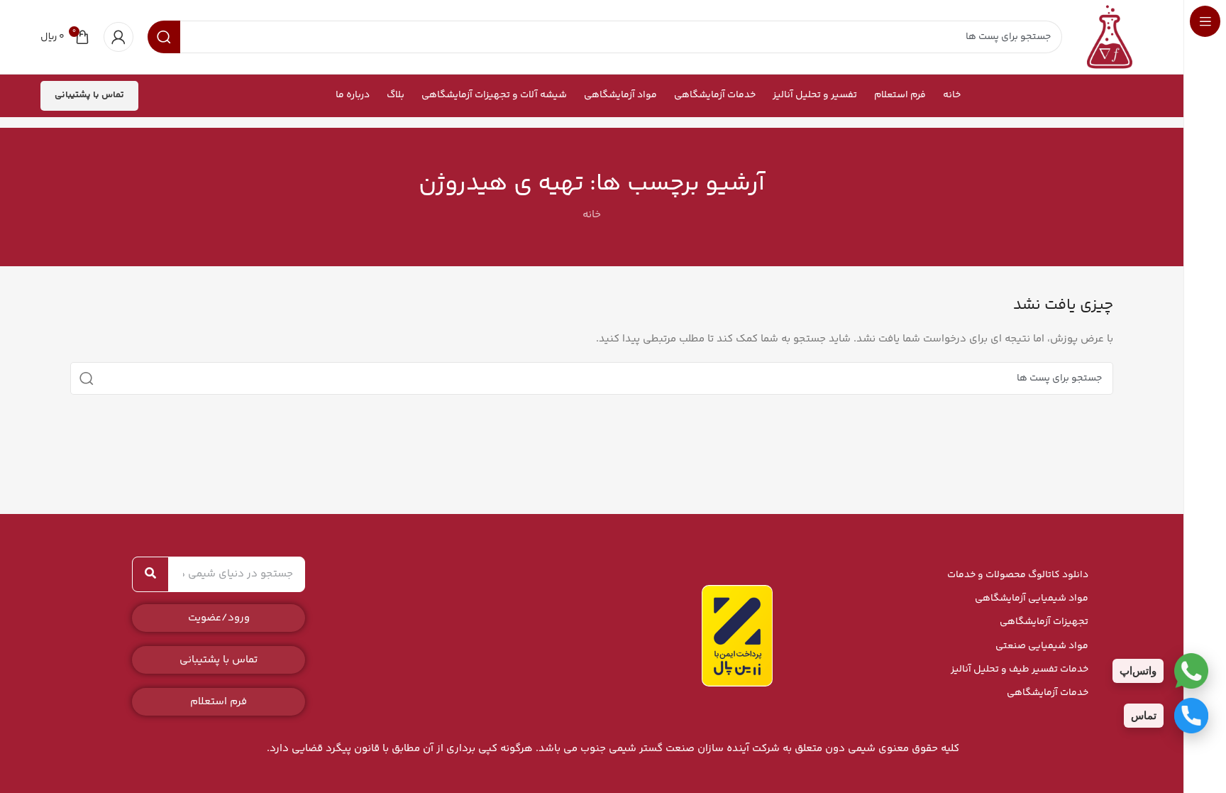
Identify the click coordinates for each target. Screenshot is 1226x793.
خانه (591, 215)
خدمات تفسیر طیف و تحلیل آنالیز (1019, 669)
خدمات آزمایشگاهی (1047, 693)
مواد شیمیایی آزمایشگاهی (1031, 598)
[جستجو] (86, 378)
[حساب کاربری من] (118, 37)
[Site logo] (1109, 36)
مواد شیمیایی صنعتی (1041, 646)
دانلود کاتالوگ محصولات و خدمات (1017, 575)
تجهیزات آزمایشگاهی (1044, 622)
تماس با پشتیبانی (89, 95)
